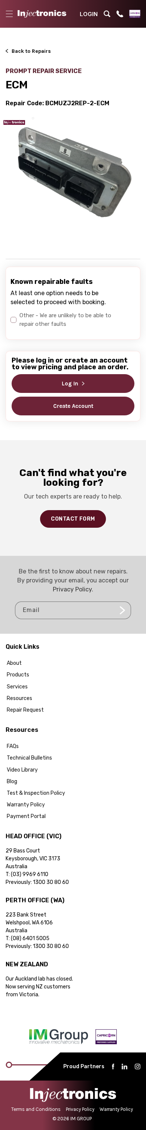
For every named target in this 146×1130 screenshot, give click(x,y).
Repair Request (25, 710)
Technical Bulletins (29, 758)
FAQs (13, 746)
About (14, 663)
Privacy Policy (72, 589)
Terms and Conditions (36, 1109)
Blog (12, 781)
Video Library (22, 770)
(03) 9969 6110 (29, 874)
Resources (19, 698)
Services (17, 687)
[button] (9, 14)
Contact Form (73, 519)
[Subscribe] (122, 610)
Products (18, 675)
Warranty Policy (26, 805)
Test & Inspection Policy (36, 793)
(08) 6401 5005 (30, 938)
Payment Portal (26, 816)
